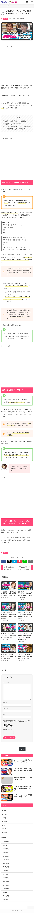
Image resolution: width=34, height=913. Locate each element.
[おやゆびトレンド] (9, 2)
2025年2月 (6, 863)
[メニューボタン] (31, 2)
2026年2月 (6, 845)
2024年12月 (6, 870)
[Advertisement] (17, 65)
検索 (22, 749)
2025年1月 (6, 867)
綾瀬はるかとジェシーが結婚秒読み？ (16, 121)
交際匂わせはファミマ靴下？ (14, 124)
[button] (3, 561)
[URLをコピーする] (30, 561)
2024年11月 (6, 874)
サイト (5, 714)
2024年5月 (6, 896)
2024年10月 (6, 878)
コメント (6, 682)
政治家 (5, 821)
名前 (5, 702)
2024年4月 (6, 899)
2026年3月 (6, 841)
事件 (4, 818)
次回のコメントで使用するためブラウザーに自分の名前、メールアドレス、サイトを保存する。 (17, 721)
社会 (4, 828)
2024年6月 (6, 892)
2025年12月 (6, 852)
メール (5, 708)
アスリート (6, 810)
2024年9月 (6, 881)
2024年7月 (6, 888)
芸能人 (5, 18)
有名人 (5, 825)
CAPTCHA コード (7, 729)
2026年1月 (6, 849)
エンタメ (5, 814)
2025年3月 (6, 859)
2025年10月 (6, 856)
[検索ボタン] (27, 2)
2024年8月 (6, 885)
